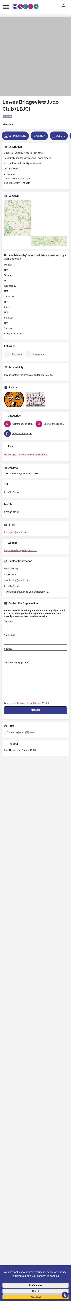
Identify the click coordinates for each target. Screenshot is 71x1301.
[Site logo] (26, 7)
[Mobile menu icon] (6, 7)
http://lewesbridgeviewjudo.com (20, 550)
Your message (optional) (16, 662)
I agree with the (25, 703)
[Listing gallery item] (14, 399)
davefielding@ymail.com (16, 580)
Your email (9, 635)
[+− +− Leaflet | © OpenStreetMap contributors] (35, 223)
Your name (9, 621)
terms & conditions (29, 703)
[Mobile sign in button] (65, 5)
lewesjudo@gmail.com (15, 532)
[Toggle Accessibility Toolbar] (65, 1295)
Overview (8, 124)
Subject (8, 648)
